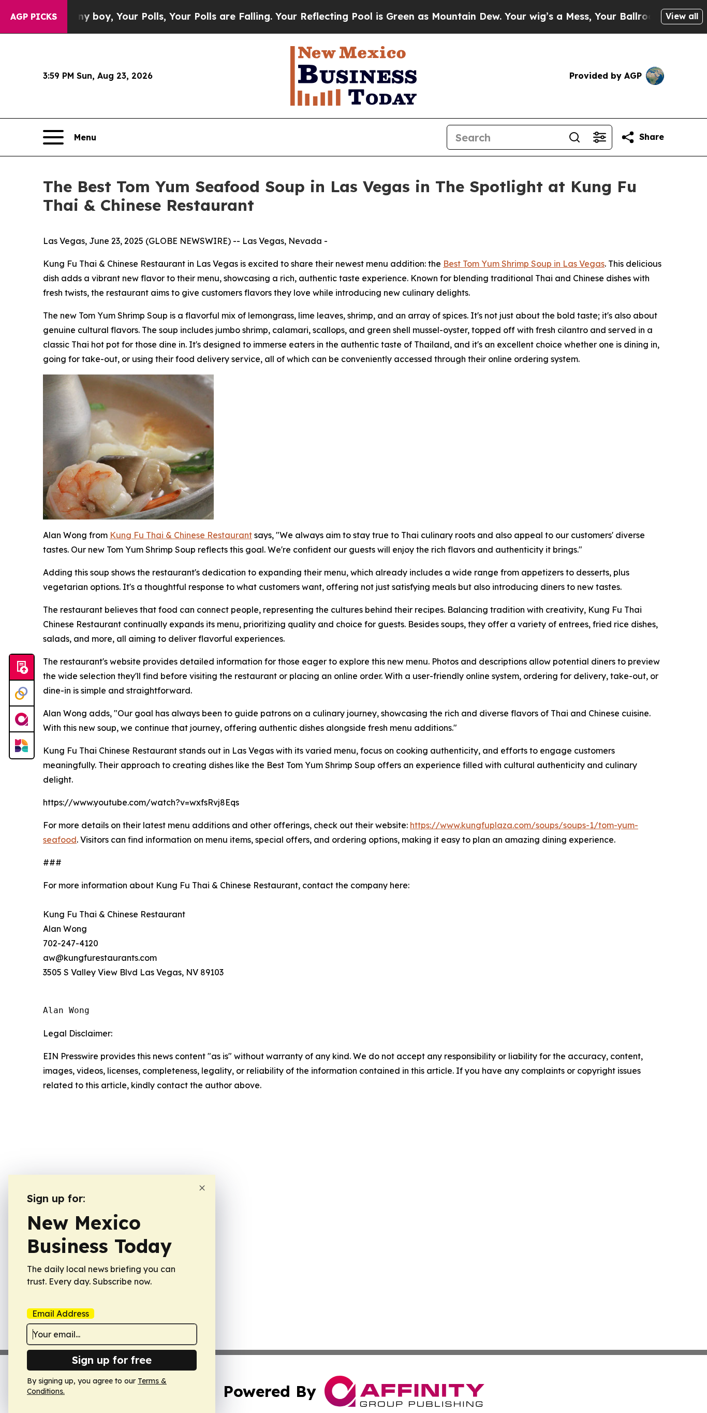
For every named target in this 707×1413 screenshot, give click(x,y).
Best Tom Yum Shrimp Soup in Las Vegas (524, 263)
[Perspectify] (22, 693)
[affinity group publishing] (22, 719)
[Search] (574, 137)
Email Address (60, 1313)
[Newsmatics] (22, 745)
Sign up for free (112, 1359)
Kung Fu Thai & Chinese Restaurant (181, 535)
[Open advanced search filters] (599, 137)
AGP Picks (33, 16)
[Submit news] (22, 668)
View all (682, 16)
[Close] (202, 1188)
